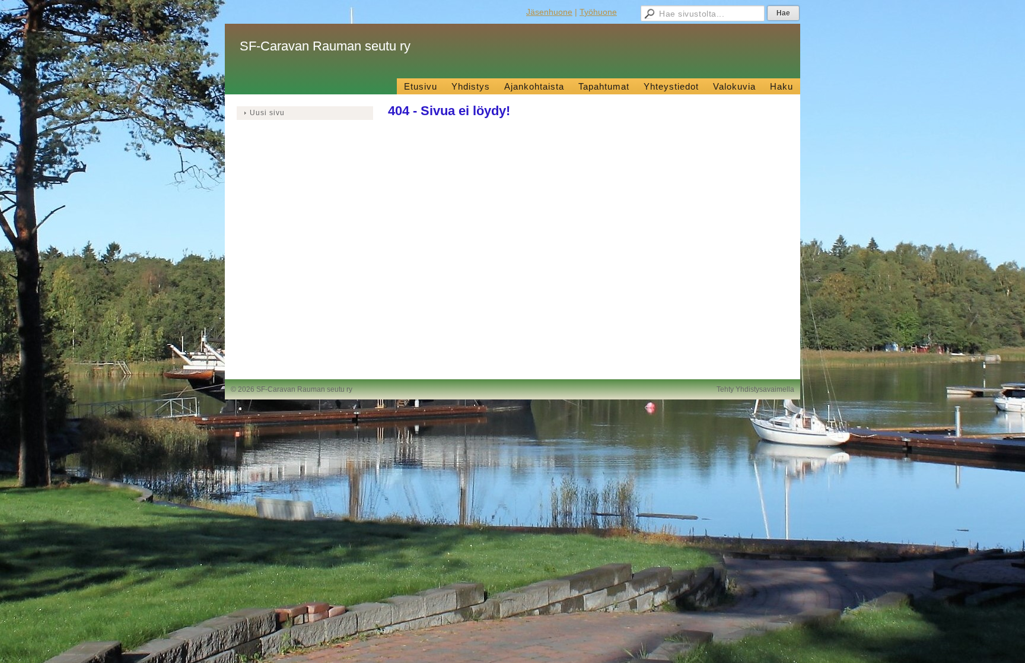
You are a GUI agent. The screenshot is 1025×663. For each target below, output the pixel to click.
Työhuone (598, 12)
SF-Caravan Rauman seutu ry (325, 46)
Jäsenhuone (549, 12)
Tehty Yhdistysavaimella (755, 389)
